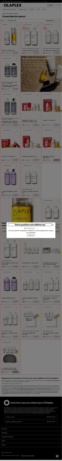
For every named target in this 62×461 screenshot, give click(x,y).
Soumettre (31, 235)
